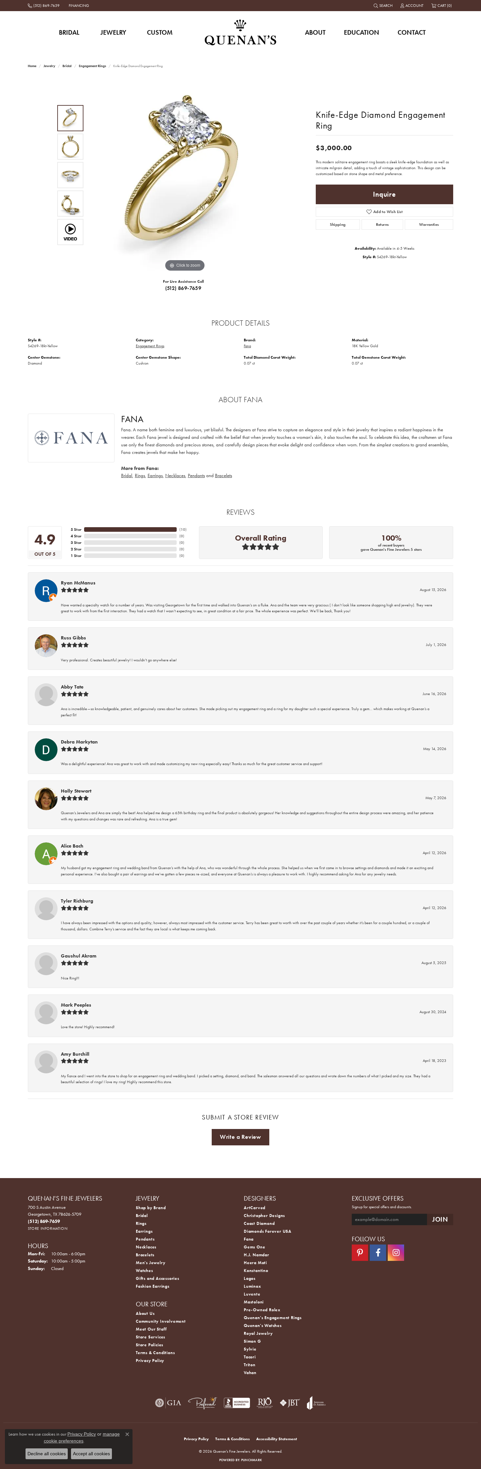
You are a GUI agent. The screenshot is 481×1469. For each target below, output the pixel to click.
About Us (145, 1313)
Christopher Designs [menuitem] (264, 1215)
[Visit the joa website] (316, 1403)
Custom (159, 32)
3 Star (76, 542)
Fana (247, 346)
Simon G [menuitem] (252, 1341)
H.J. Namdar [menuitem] (256, 1255)
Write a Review (240, 1137)
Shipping (338, 224)
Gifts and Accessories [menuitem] (157, 1278)
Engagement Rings (92, 66)
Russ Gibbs (73, 638)
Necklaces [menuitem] (146, 1247)
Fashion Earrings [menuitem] (152, 1286)
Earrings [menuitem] (144, 1231)
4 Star (76, 536)
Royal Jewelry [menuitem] (258, 1333)
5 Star (76, 529)
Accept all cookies (91, 1453)
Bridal (69, 32)
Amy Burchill (75, 1054)
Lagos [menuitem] (250, 1278)
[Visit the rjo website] (265, 1403)
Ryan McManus (78, 583)
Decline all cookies (46, 1453)
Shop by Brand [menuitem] (151, 1207)
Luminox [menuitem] (252, 1286)
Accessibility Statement (276, 1439)
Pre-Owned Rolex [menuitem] (262, 1310)
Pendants (196, 475)
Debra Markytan (79, 742)
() (183, 529)
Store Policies (149, 1345)
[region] (185, 175)
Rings (140, 475)
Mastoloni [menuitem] (254, 1302)
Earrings (155, 475)
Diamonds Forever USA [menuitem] (268, 1231)
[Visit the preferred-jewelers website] (202, 1403)
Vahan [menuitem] (250, 1372)
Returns (382, 224)
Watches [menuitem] (144, 1270)
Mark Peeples (76, 1005)
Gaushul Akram (79, 956)
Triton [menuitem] (250, 1365)
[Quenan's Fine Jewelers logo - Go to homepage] (240, 32)
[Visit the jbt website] (289, 1403)
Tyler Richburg (77, 901)
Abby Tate (72, 687)
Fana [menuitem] (249, 1239)
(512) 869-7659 (183, 288)
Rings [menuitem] (141, 1223)
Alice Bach (72, 846)
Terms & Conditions (155, 1352)
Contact (412, 32)
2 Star (76, 549)
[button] (384, 5)
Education (361, 32)
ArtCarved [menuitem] (254, 1207)
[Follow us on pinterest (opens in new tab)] (360, 1253)
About (315, 32)
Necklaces (175, 475)
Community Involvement (161, 1321)
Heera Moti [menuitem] (255, 1262)
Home (32, 66)
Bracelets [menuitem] (145, 1255)
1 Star (76, 555)
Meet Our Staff (151, 1329)
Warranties (429, 224)
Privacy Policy (150, 1360)
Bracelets (223, 475)
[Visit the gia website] (168, 1403)
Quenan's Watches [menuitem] (263, 1325)
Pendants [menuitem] (145, 1239)
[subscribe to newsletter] (440, 1219)
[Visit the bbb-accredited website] (237, 1403)
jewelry (49, 66)
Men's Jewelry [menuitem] (150, 1262)
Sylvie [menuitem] (250, 1349)
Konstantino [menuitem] (256, 1270)
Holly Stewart (76, 791)
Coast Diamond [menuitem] (259, 1223)
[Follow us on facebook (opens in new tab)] (378, 1253)
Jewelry (113, 32)
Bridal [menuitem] (142, 1215)
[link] (44, 5)
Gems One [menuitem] (254, 1247)
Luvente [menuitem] (252, 1294)
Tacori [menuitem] (250, 1357)
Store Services (150, 1337)
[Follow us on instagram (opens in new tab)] (396, 1253)
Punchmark (251, 1460)
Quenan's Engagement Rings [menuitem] (273, 1317)
